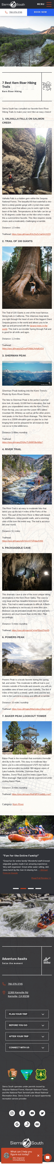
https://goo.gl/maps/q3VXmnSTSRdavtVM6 (22, 541)
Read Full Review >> (41, 880)
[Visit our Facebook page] (22, 1115)
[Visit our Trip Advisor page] (37, 1127)
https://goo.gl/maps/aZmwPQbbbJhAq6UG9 (23, 348)
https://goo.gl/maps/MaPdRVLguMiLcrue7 (31, 794)
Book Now (40, 12)
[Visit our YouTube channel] (32, 1115)
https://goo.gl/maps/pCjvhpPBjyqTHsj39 (30, 630)
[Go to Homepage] (13, 5)
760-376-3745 (15, 12)
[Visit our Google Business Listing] (17, 1127)
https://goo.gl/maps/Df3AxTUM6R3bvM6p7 (22, 442)
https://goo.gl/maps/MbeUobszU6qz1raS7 (31, 709)
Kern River (18, 804)
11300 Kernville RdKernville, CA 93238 (18, 996)
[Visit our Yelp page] (27, 1127)
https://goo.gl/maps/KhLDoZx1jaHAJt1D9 (31, 234)
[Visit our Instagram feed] (12, 1115)
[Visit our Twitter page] (42, 1115)
